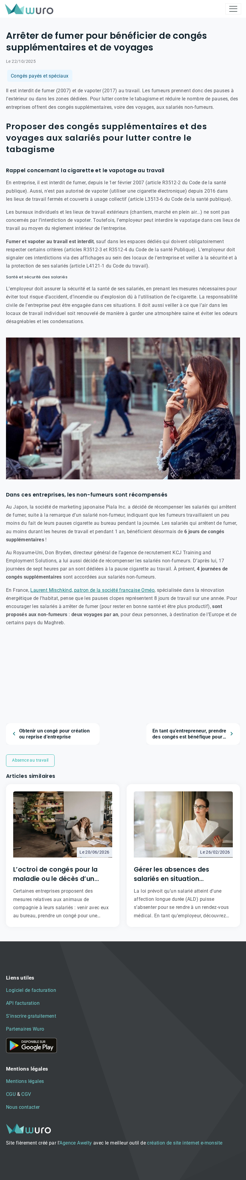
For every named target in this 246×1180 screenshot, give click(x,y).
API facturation (23, 1003)
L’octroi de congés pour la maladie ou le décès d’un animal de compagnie (55, 874)
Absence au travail (30, 760)
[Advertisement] (123, 681)
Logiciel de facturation (31, 990)
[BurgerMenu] (233, 8)
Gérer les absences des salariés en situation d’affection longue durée (174, 874)
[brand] (30, 8)
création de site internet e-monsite (184, 1143)
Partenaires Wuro (25, 1029)
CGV (26, 1094)
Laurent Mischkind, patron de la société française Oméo (92, 590)
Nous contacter (23, 1107)
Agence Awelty (75, 1143)
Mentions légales (25, 1081)
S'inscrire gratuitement (31, 1016)
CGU (11, 1094)
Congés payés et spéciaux (40, 76)
